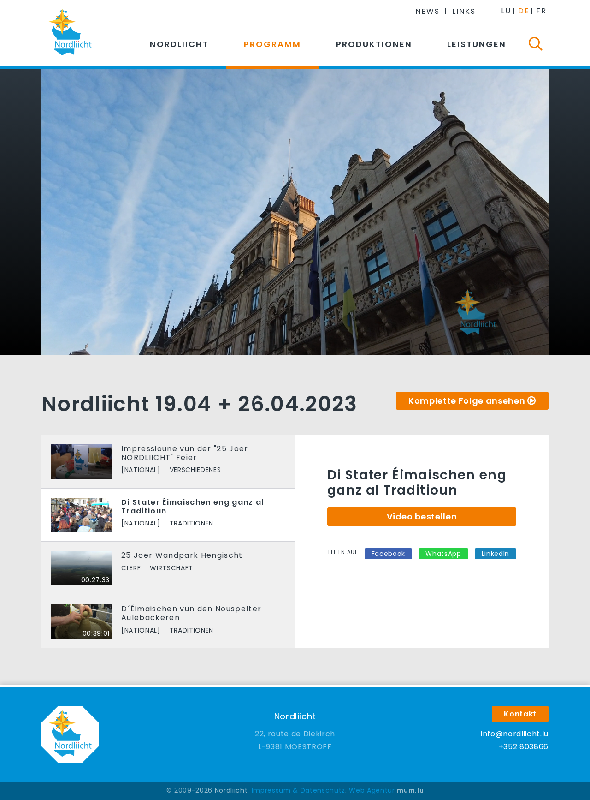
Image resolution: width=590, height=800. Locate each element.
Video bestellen (422, 516)
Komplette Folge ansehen (466, 400)
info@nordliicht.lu (515, 733)
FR (541, 11)
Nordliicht (179, 44)
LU (506, 11)
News (427, 11)
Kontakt (520, 714)
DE (524, 11)
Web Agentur (372, 790)
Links (464, 11)
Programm (272, 44)
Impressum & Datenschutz (298, 790)
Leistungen (476, 44)
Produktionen (374, 44)
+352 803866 (524, 746)
